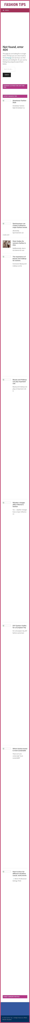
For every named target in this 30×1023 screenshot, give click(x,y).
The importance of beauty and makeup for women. (19, 258)
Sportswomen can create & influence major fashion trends (20, 225)
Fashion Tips (15, 4)
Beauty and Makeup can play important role (20, 381)
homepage (8, 58)
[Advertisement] (15, 28)
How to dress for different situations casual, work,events (19, 873)
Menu (7, 10)
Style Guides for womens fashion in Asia (19, 243)
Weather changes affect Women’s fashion (19, 504)
